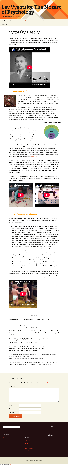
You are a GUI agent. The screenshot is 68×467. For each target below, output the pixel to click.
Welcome (27, 430)
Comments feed (29, 448)
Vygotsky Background (15, 21)
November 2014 (7, 438)
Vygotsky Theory (29, 21)
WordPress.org (29, 451)
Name (11, 405)
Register (27, 440)
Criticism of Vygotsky (54, 21)
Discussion (4, 24)
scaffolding (34, 156)
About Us (4, 21)
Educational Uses (41, 21)
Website (11, 412)
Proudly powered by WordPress (34, 460)
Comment (12, 386)
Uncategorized (51, 438)
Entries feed (28, 445)
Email (11, 409)
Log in (26, 443)
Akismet (10, 464)
